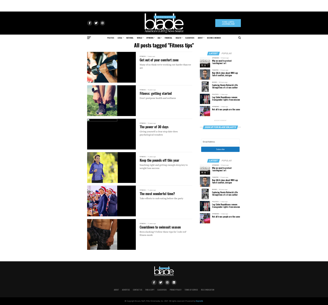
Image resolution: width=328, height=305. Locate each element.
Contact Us (137, 289)
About (200, 37)
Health (178, 37)
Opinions (149, 37)
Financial (168, 37)
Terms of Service (191, 289)
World (139, 37)
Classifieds (189, 37)
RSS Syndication (207, 289)
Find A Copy (149, 289)
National (129, 37)
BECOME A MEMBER (214, 37)
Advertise (126, 289)
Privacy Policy (175, 289)
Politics (110, 37)
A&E (159, 37)
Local (120, 37)
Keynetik (199, 301)
